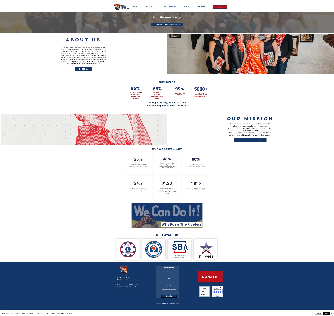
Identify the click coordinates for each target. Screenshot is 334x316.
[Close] (332, 313)
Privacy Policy (69, 313)
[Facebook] (79, 69)
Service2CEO (66, 62)
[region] (167, 215)
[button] (134, 7)
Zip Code (169, 285)
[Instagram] (83, 69)
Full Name (168, 271)
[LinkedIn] (87, 69)
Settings (318, 313)
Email (168, 278)
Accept (326, 313)
